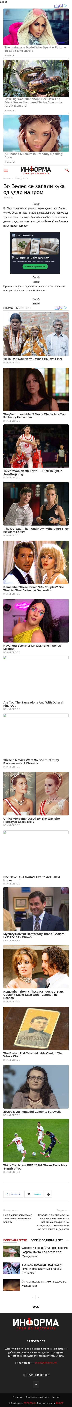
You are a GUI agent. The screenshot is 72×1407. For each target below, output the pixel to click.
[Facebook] (36, 1384)
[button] (5, 170)
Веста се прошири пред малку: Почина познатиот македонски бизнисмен (42, 1268)
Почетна (7, 178)
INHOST (59, 1402)
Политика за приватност (37, 1396)
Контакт (56, 1396)
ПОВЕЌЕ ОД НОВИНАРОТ (46, 1240)
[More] (48, 1194)
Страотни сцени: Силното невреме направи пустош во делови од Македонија (45, 1251)
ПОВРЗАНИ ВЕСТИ (15, 1240)
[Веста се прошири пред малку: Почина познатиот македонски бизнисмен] (11, 1268)
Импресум (17, 1396)
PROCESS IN (30, 1402)
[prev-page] (33, 1297)
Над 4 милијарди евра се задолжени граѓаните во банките (17, 1218)
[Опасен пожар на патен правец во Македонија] (11, 1285)
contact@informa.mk (46, 1362)
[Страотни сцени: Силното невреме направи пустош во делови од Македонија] (11, 1251)
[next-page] (38, 1297)
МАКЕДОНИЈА (21, 178)
